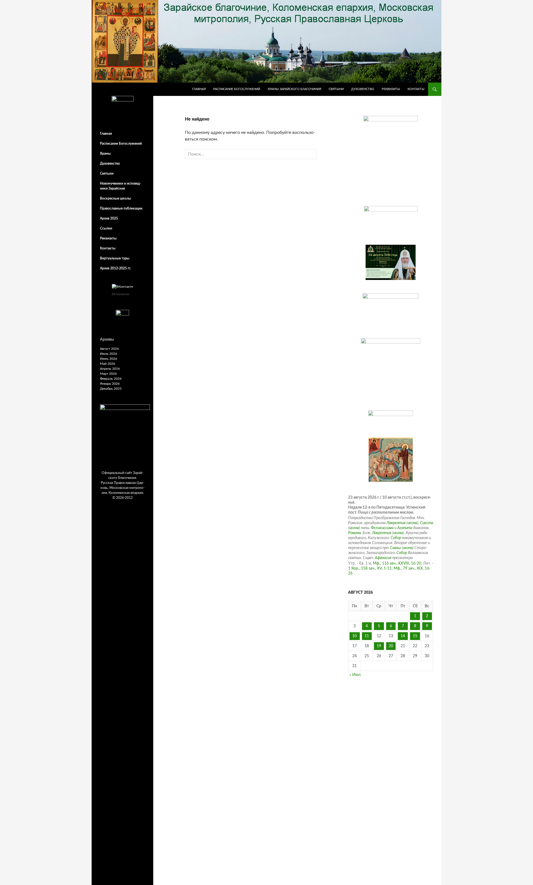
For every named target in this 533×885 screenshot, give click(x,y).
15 (415, 636)
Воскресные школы (115, 198)
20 (391, 646)
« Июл (355, 675)
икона (412, 523)
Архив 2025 (109, 218)
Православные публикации (121, 208)
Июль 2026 (108, 353)
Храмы (105, 153)
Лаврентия (396, 523)
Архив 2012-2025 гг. (115, 268)
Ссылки (106, 228)
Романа (354, 533)
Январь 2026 (110, 383)
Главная (199, 89)
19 (379, 646)
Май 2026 (107, 363)
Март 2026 (108, 373)
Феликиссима (382, 528)
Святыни (336, 89)
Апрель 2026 (110, 368)
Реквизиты (391, 89)
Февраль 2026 (111, 378)
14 (403, 636)
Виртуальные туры (114, 258)
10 (354, 636)
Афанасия (383, 558)
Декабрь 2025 (111, 388)
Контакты (416, 89)
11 (366, 636)
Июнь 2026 (108, 358)
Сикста (426, 523)
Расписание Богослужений (236, 89)
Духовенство (362, 89)
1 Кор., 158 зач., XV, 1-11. (370, 568)
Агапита (404, 528)
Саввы (395, 548)
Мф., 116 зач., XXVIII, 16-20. (397, 563)
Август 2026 (109, 348)
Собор (396, 538)
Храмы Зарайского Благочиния (294, 89)
